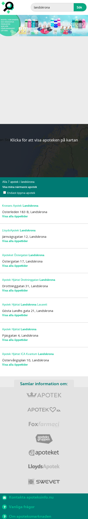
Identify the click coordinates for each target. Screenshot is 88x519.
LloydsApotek (18, 230)
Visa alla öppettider (15, 216)
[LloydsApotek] (44, 468)
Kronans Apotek (20, 205)
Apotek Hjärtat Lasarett (24, 304)
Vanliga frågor (22, 507)
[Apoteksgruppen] (44, 439)
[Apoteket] (44, 453)
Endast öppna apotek (21, 193)
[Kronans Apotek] (44, 396)
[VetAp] (44, 482)
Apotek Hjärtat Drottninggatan (28, 279)
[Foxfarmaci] (44, 425)
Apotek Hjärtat (19, 329)
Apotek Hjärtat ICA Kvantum (28, 354)
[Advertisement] (44, 80)
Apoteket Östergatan (23, 255)
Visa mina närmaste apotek (19, 187)
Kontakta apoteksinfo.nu (31, 497)
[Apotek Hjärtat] (44, 411)
